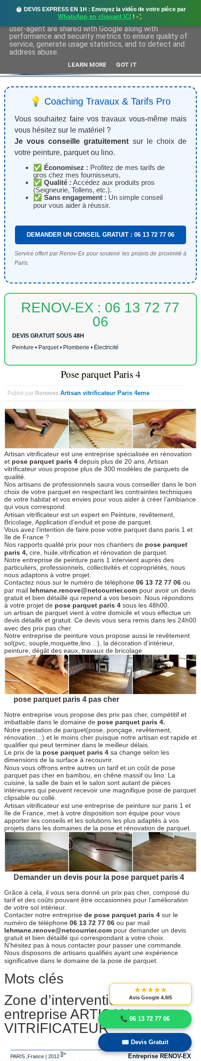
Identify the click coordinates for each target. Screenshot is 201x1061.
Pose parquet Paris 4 (101, 374)
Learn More (87, 64)
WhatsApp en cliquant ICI (94, 16)
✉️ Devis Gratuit (145, 1042)
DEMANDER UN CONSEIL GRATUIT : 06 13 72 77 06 (100, 234)
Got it (126, 64)
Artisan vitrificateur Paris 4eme (105, 392)
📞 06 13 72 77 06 (145, 1018)
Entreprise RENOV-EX (159, 1056)
